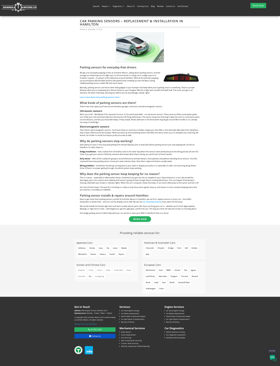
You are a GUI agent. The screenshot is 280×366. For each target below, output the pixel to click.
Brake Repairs (126, 332)
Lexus (115, 248)
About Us (131, 6)
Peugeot (174, 276)
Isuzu (101, 248)
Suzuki (112, 254)
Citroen (177, 270)
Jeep (147, 254)
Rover (148, 282)
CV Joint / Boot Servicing (129, 343)
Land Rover (150, 276)
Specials (96, 6)
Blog (153, 6)
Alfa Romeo (150, 270)
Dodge (171, 248)
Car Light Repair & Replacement (132, 319)
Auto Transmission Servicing (131, 340)
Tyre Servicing (126, 338)
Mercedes (163, 276)
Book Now (258, 5)
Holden (194, 248)
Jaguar (193, 270)
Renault (195, 276)
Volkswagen (151, 288)
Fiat (185, 270)
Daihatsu (82, 248)
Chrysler (161, 248)
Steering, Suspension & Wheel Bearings (135, 346)
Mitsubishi (82, 254)
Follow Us (96, 336)
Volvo (161, 288)
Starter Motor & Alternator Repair (133, 316)
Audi (161, 270)
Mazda (124, 248)
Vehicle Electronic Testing (175, 332)
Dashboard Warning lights (175, 338)
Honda (92, 248)
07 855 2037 (96, 329)
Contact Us (170, 6)
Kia (108, 248)
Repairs (105, 6)
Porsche (184, 276)
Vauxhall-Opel (184, 282)
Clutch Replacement (128, 335)
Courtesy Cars (143, 6)
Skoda (171, 282)
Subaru (103, 254)
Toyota (121, 254)
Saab (156, 282)
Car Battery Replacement (130, 313)
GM (186, 248)
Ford (179, 248)
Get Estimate (183, 6)
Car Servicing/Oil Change (130, 311)
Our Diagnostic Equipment (176, 335)
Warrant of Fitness (127, 322)
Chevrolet (150, 248)
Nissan (93, 254)
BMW (168, 270)
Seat (164, 282)
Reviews (160, 6)
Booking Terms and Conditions (85, 324)
